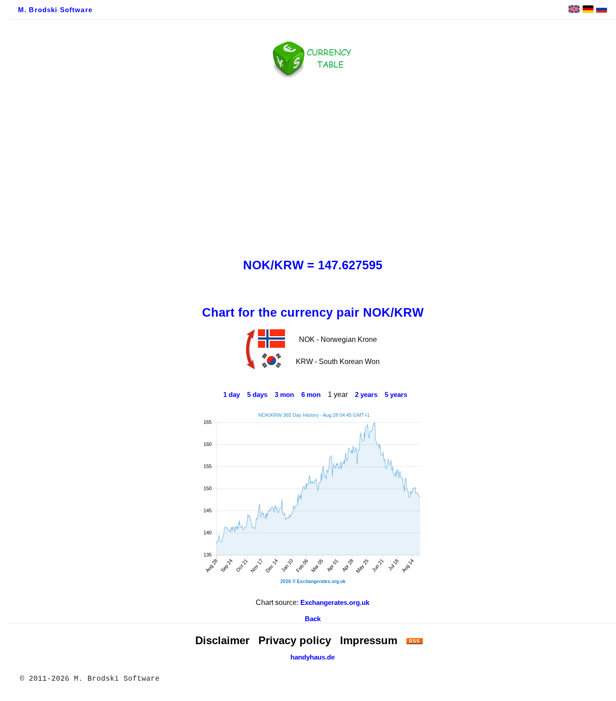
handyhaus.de (312, 657)
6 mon (311, 394)
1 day (231, 394)
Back (313, 619)
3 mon (284, 394)
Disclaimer (222, 640)
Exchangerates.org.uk (334, 602)
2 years (366, 394)
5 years (396, 394)
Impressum (368, 640)
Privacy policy (294, 640)
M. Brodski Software (55, 10)
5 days (257, 394)
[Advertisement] (312, 165)
